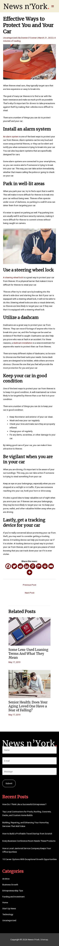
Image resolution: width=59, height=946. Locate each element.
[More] (29, 572)
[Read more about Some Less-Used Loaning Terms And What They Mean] (29, 631)
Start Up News (9, 908)
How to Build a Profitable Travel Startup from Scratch (27, 833)
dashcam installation (22, 343)
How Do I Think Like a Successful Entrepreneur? (24, 804)
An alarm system (11, 136)
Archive (5, 878)
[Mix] (39, 566)
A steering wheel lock (13, 277)
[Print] (45, 566)
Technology (7, 914)
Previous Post (29, 585)
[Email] (51, 566)
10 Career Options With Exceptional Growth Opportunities (29, 859)
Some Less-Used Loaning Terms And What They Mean (28, 654)
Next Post (29, 592)
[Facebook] (8, 566)
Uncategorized (10, 37)
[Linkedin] (26, 566)
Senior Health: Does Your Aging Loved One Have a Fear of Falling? (28, 706)
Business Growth (10, 884)
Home (5, 902)
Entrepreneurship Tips (12, 890)
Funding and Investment (13, 896)
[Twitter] (14, 566)
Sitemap (44, 939)
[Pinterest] (32, 566)
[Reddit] (20, 566)
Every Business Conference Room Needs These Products (28, 841)
